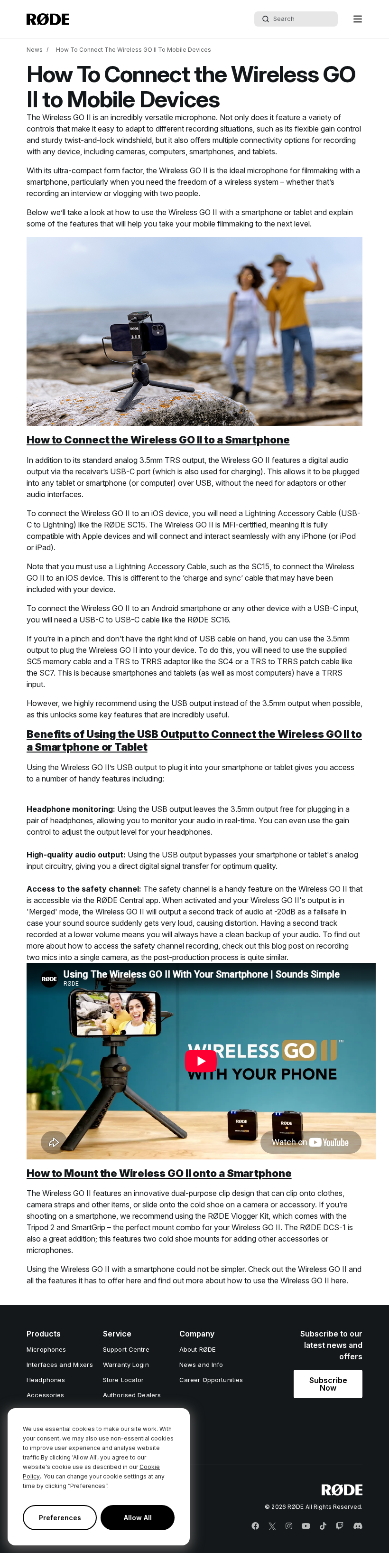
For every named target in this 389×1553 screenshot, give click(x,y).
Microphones (46, 1349)
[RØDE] (48, 19)
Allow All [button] (138, 1518)
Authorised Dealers (132, 1395)
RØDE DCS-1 (323, 1227)
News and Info (201, 1364)
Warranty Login (126, 1364)
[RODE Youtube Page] (306, 1526)
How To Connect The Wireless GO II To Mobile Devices (133, 49)
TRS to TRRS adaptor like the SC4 (173, 661)
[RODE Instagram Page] (289, 1526)
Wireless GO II (66, 117)
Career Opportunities (211, 1380)
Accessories (45, 1395)
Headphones (46, 1380)
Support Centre (126, 1349)
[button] (357, 19)
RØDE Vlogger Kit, (239, 1216)
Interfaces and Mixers (60, 1364)
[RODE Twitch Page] (339, 1526)
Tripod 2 (41, 1227)
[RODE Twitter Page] (272, 1526)
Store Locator (123, 1380)
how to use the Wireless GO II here (286, 1280)
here (133, 1280)
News (35, 49)
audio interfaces (54, 494)
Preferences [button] (60, 1518)
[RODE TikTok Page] (323, 1526)
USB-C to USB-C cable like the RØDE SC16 (154, 619)
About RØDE (197, 1349)
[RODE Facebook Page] (255, 1526)
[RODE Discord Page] (357, 1526)
